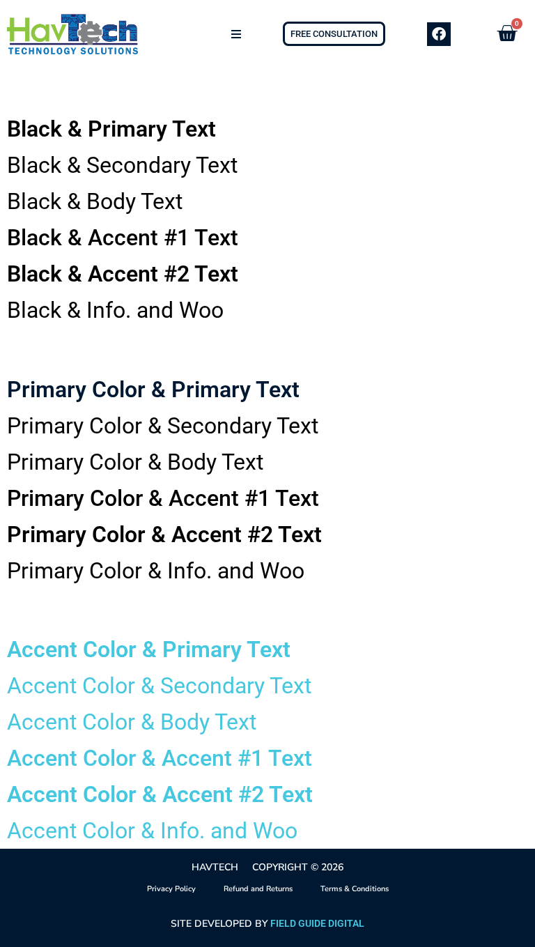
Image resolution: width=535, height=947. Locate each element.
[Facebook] (439, 34)
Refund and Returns (258, 889)
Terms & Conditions (354, 889)
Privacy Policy (171, 889)
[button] (236, 34)
